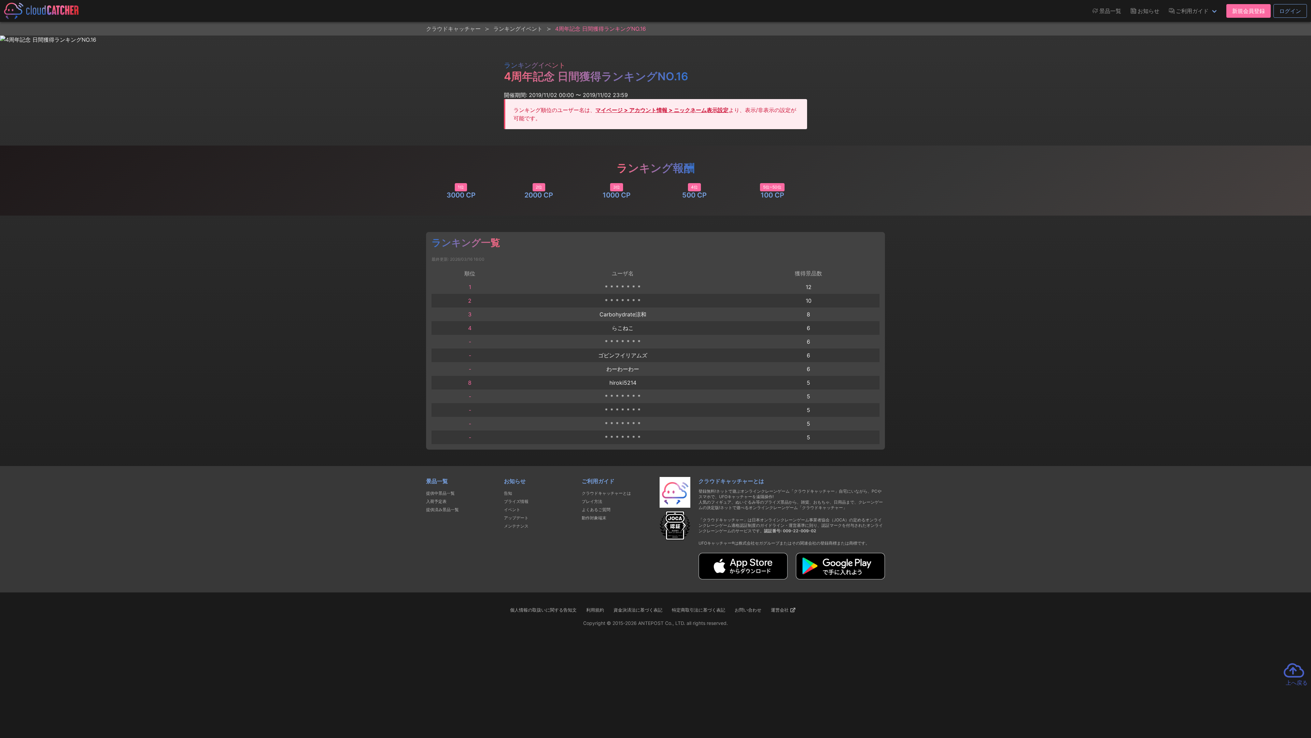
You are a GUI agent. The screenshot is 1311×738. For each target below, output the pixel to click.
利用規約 (595, 610)
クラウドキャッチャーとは (606, 493)
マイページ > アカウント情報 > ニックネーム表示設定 (662, 110)
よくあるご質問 (596, 509)
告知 (508, 493)
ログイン (1290, 11)
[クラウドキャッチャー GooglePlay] (840, 577)
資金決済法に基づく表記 (638, 610)
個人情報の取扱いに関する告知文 (543, 610)
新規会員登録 (1248, 11)
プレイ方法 (592, 501)
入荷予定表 (436, 501)
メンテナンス (516, 526)
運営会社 (780, 610)
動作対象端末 (594, 517)
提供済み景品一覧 (442, 509)
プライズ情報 (516, 501)
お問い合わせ (748, 610)
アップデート (516, 517)
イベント (512, 509)
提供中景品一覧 (440, 493)
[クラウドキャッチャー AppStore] (743, 577)
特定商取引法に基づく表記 (698, 610)
